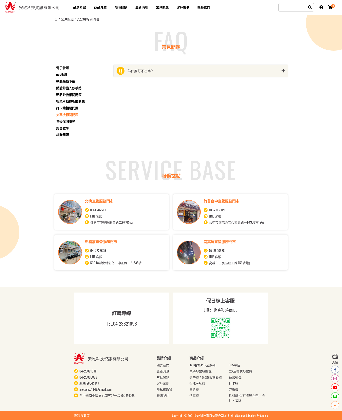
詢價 (335, 362)
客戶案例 (163, 383)
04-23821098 (217, 210)
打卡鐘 (233, 383)
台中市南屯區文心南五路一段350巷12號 (236, 222)
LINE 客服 (96, 216)
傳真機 (194, 395)
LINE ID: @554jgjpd (220, 309)
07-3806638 (217, 250)
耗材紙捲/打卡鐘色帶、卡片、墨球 (247, 398)
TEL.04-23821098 (121, 323)
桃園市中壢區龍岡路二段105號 (111, 222)
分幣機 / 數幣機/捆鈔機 (205, 377)
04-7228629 (98, 250)
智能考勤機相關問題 (70, 101)
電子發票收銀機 (200, 371)
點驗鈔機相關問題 (69, 94)
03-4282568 (98, 210)
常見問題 (67, 19)
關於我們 (163, 365)
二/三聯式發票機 (240, 371)
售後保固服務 (65, 121)
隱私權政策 (164, 389)
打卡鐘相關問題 (67, 107)
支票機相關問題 (67, 114)
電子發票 (62, 67)
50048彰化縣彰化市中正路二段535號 (116, 262)
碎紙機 (233, 389)
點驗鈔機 (235, 377)
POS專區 (234, 365)
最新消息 (163, 371)
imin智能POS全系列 (202, 365)
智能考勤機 (197, 383)
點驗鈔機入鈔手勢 (69, 88)
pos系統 (61, 74)
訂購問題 (62, 134)
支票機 (194, 389)
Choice (264, 415)
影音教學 (62, 128)
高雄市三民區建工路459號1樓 (229, 262)
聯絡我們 (163, 395)
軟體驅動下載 (65, 81)
